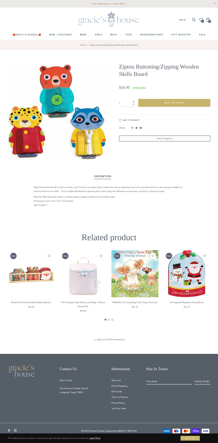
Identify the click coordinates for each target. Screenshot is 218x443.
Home (83, 45)
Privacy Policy (118, 403)
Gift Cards (116, 391)
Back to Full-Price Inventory (111, 339)
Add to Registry (165, 138)
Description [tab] (102, 176)
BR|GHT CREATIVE (127, 431)
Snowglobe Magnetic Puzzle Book (187, 302)
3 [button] (112, 320)
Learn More (94, 438)
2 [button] (109, 320)
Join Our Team (118, 408)
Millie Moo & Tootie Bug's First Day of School (135, 302)
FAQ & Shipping (119, 386)
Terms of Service (119, 397)
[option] (31, 283)
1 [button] (105, 320)
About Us (116, 380)
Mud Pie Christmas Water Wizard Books (31, 302)
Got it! (190, 438)
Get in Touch (66, 380)
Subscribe (202, 381)
